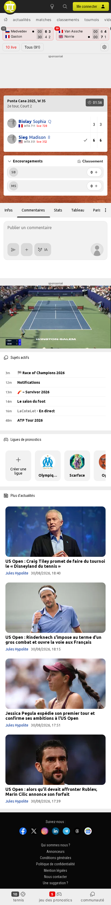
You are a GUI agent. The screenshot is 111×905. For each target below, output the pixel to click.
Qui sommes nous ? (55, 845)
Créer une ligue (18, 471)
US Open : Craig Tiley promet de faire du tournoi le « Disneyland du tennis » (55, 563)
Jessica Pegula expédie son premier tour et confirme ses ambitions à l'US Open (50, 716)
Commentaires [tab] (33, 210)
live (11, 47)
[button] (65, 6)
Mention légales (55, 870)
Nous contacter (55, 877)
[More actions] (105, 210)
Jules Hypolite (16, 573)
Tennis (18, 900)
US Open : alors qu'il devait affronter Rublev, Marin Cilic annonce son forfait (51, 792)
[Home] (5, 19)
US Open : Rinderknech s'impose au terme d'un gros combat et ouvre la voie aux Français (53, 640)
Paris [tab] (97, 210)
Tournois (91, 19)
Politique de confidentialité (55, 864)
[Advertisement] (55, 71)
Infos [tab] (9, 210)
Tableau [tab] (77, 210)
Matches (43, 19)
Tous (32, 47)
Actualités (21, 19)
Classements (68, 19)
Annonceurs (55, 851)
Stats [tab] (58, 210)
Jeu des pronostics (55, 900)
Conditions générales (55, 858)
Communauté (92, 900)
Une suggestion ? (55, 883)
